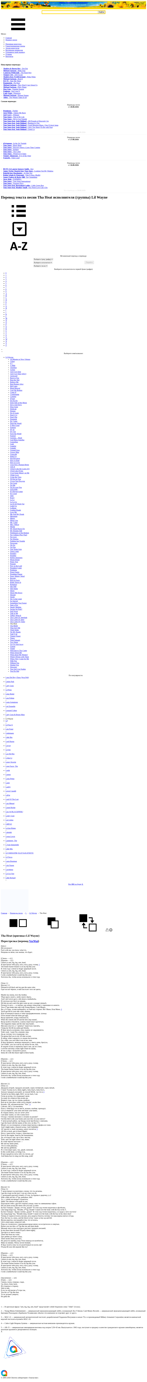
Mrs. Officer (14, 525)
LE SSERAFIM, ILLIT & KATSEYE (20, 853)
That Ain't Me (15, 628)
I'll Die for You (15, 479)
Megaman (13, 516)
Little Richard (11, 878)
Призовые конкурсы (13, 44)
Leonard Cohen (11, 710)
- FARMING (12, 179)
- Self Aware (13, 75)
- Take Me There (12, 81)
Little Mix (9, 849)
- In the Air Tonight (14, 143)
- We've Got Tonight (15, 119)
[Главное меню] (18, 32)
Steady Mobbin (15, 607)
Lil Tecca (9, 857)
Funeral (13, 436)
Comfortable (14, 394)
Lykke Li (9, 758)
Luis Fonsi (9, 729)
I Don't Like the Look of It (19, 469)
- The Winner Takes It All (15, 97)
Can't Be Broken (16, 390)
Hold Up (13, 456)
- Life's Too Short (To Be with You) (28, 127)
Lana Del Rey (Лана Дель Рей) (17, 677)
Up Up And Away (16, 644)
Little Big (9, 737)
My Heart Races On (17, 529)
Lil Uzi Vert (10, 874)
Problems (13, 570)
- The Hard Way (17, 73)
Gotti (12, 444)
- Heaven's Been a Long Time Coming (21, 147)
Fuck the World (15, 434)
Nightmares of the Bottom (19, 533)
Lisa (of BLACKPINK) (14, 812)
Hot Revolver (15, 458)
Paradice (13, 553)
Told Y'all (13, 634)
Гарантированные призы (15, 46)
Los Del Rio (10, 754)
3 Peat (12, 361)
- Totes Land (11, 158)
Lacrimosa (9, 870)
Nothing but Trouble (17, 541)
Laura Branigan (11, 861)
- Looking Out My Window (28, 171)
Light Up (13, 506)
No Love (13, 537)
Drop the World (15, 423)
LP (7, 721)
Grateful (13, 446)
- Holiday (11, 150)
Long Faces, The (12, 766)
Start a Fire (14, 605)
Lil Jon (8, 750)
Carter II (13, 392)
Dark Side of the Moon (18, 403)
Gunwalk (13, 454)
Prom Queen (14, 572)
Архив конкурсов (12, 48)
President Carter (16, 568)
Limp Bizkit (10, 694)
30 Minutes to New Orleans (20, 359)
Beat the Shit (14, 380)
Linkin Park (10, 682)
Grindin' (13, 448)
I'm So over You (16, 487)
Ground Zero (15, 450)
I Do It (12, 467)
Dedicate (13, 409)
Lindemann (10, 733)
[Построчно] (53, 931)
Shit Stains (14, 589)
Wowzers (13, 667)
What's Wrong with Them (19, 657)
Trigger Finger (15, 636)
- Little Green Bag (23, 185)
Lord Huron (10, 741)
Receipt (13, 578)
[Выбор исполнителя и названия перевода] (18, 219)
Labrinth (9, 832)
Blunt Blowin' (15, 388)
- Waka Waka (19, 77)
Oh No (12, 545)
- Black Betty (12, 145)
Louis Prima (10, 779)
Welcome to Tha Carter (18, 651)
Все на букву (75, 884)
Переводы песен (16, 913)
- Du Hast (11, 83)
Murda (12, 527)
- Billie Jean (14, 71)
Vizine (12, 649)
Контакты (9, 56)
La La (12, 500)
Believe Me (14, 382)
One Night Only (16, 549)
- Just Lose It (11, 91)
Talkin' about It (15, 615)
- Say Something (20, 177)
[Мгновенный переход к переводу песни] (18, 236)
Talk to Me (14, 613)
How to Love (15, 463)
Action (12, 370)
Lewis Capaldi (11, 791)
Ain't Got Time (15, 372)
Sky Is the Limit (16, 599)
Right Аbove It (15, 582)
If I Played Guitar (16, 492)
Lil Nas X (9, 725)
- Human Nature (16, 95)
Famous (13, 427)
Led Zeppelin (10, 706)
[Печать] (107, 931)
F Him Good (14, 425)
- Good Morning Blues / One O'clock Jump (30, 125)
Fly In (12, 430)
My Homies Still (16, 531)
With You (13, 661)
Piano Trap (14, 562)
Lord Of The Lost (12, 799)
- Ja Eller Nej (17, 173)
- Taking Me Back (14, 113)
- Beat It (13, 79)
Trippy (12, 638)
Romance (13, 584)
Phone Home (15, 560)
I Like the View (15, 477)
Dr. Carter (13, 421)
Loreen (8, 775)
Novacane (13, 543)
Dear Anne (14, 407)
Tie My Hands (15, 632)
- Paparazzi (12, 93)
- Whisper (11, 115)
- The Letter (12, 152)
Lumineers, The (11, 841)
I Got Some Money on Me (19, 473)
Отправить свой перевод (15, 52)
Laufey (8, 787)
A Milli (12, 366)
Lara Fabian (10, 698)
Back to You (14, 378)
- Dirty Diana (14, 87)
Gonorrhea (14, 442)
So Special (14, 601)
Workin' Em (14, 665)
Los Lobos (9, 820)
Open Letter (14, 551)
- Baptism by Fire (21, 123)
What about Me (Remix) (19, 655)
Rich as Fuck (15, 580)
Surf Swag (14, 611)
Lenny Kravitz (11, 762)
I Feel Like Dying (16, 471)
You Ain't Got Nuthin (18, 669)
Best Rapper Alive (16, 384)
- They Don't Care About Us (20, 85)
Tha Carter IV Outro (17, 622)
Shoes (12, 591)
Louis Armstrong (12, 702)
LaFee (8, 795)
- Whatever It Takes (14, 154)
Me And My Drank (17, 514)
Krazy (12, 498)
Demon (13, 411)
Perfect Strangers (16, 558)
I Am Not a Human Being (19, 465)
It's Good (13, 494)
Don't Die (13, 417)
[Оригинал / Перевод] (88, 931)
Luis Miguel (10, 803)
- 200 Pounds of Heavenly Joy (26, 121)
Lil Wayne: (10, 357)
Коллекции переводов (14, 50)
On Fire (13, 547)
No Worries (14, 539)
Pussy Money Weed (17, 576)
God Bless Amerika (17, 440)
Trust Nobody (15, 640)
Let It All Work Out (17, 504)
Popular (13, 564)
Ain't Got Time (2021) (18, 374)
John (12, 496)
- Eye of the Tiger (17, 156)
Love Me (13, 512)
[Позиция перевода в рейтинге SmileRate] (110, 931)
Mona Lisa (14, 520)
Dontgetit (13, 419)
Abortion (13, 368)
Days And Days (16, 405)
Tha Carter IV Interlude (18, 618)
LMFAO (9, 824)
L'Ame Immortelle (12, 845)
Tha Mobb (14, 626)
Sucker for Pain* (16, 609)
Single (12, 597)
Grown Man (14, 452)
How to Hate (15, 461)
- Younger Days (13, 183)
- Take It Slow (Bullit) (21, 175)
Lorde (8, 770)
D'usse (12, 399)
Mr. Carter (14, 523)
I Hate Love (14, 475)
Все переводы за (74, 132)
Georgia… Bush (16, 438)
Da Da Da (14, 401)
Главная (9, 38)
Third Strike (14, 630)
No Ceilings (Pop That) (18, 535)
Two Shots (14, 642)
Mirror (12, 518)
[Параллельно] (18, 931)
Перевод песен (11, 40)
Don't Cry (13, 415)
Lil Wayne (33, 913)
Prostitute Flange (16, 574)
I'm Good (13, 483)
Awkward (13, 376)
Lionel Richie (10, 808)
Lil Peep (9, 690)
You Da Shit (14, 671)
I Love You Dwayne (17, 481)
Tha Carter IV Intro (17, 620)
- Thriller (10, 111)
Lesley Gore (10, 816)
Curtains (13, 397)
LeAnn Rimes (11, 828)
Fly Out (13, 432)
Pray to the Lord (16, 566)
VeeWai (33, 941)
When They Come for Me (19, 659)
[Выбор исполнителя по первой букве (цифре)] (18, 254)
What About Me (16, 653)
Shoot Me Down (16, 593)
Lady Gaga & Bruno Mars (15, 715)
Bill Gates (13, 386)
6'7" (11, 363)
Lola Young (10, 865)
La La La (13, 502)
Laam (8, 783)
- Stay (18, 169)
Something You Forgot (18, 603)
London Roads (15, 510)
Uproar (12, 646)
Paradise (13, 556)
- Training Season (13, 89)
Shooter (13, 595)
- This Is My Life (13, 117)
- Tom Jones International (16, 181)
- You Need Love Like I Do (25, 188)
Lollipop (13, 508)
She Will (13, 587)
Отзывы (9, 54)
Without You (14, 663)
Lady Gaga (10, 686)
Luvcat (8, 746)
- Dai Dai (15, 69)
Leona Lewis (10, 836)
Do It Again (14, 413)
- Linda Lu (19, 129)
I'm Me (12, 485)
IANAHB (13, 489)
